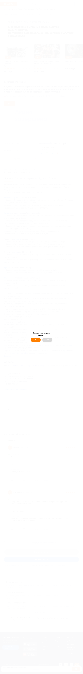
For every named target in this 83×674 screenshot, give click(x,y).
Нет (47, 340)
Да (36, 340)
